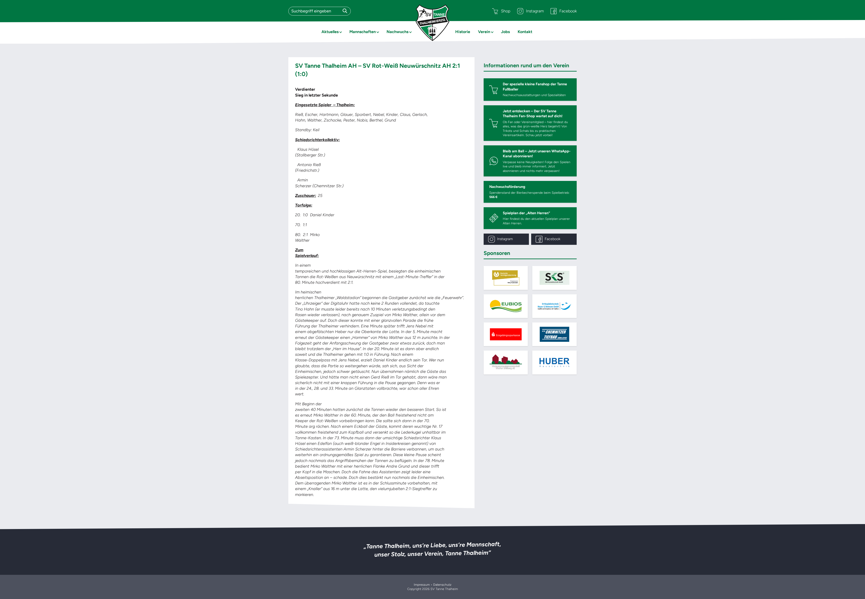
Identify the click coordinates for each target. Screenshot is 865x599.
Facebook (568, 11)
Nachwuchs (397, 31)
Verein (484, 31)
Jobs (505, 31)
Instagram (535, 11)
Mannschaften (362, 31)
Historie (462, 31)
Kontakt (525, 31)
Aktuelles (330, 31)
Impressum (422, 585)
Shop (505, 11)
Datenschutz (442, 585)
